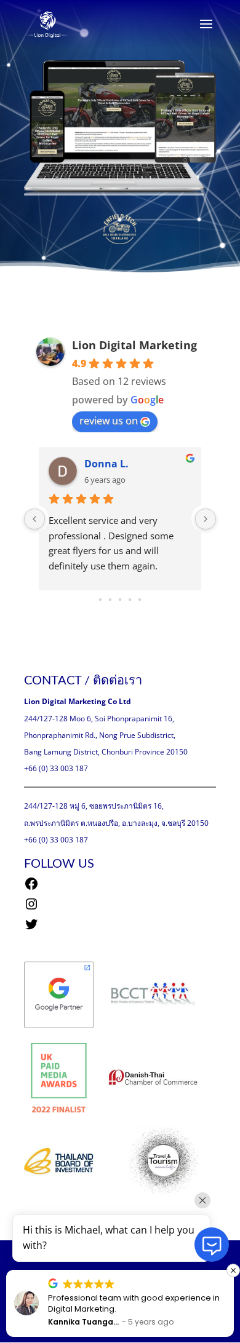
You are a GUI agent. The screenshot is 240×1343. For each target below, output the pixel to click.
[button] (133, 1270)
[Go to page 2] (119, 599)
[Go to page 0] (100, 599)
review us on (108, 420)
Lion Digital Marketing (134, 345)
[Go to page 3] (130, 599)
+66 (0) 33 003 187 (56, 768)
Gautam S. (110, 463)
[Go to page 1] (110, 600)
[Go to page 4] (139, 599)
